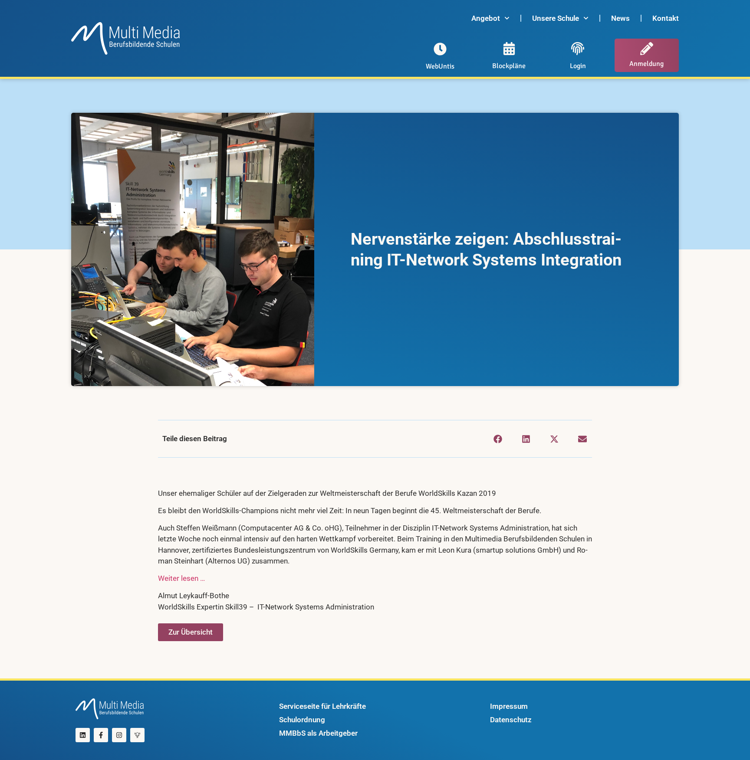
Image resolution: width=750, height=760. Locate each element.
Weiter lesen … (181, 578)
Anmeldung (646, 63)
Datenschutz (511, 719)
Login (578, 66)
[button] (497, 439)
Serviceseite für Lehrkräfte (322, 706)
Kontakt (665, 18)
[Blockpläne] (509, 48)
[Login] (577, 48)
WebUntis (440, 66)
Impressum (509, 706)
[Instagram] (119, 735)
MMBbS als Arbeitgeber (318, 733)
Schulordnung (302, 719)
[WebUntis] (440, 49)
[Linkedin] (83, 735)
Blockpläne (509, 66)
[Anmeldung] (646, 48)
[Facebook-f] (101, 735)
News (620, 18)
